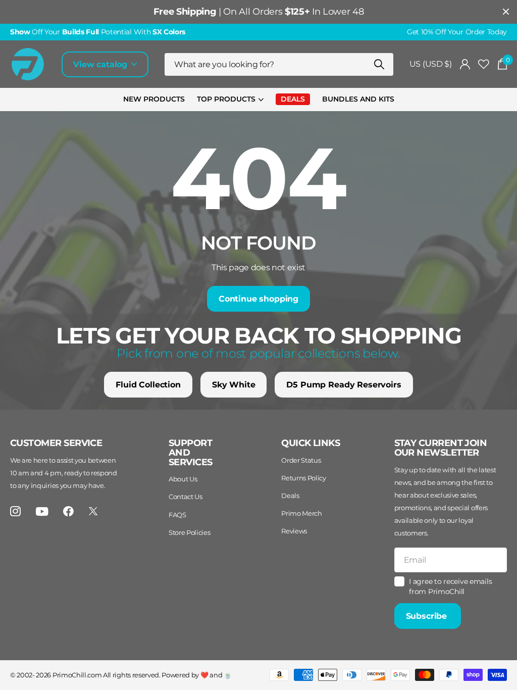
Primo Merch (301, 513)
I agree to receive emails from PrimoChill (450, 586)
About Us (183, 479)
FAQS (177, 515)
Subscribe (427, 616)
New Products (154, 99)
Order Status (301, 460)
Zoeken (379, 64)
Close (506, 12)
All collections (230, 99)
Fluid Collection (148, 384)
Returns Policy (303, 478)
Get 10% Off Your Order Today (457, 32)
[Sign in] (465, 64)
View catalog (101, 64)
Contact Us (185, 496)
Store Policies (190, 532)
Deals (290, 495)
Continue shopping (258, 299)
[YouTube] (42, 511)
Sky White (233, 384)
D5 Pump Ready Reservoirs (343, 384)
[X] (93, 511)
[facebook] (68, 511)
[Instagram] (15, 511)
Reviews (294, 531)
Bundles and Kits (358, 99)
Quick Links (310, 443)
